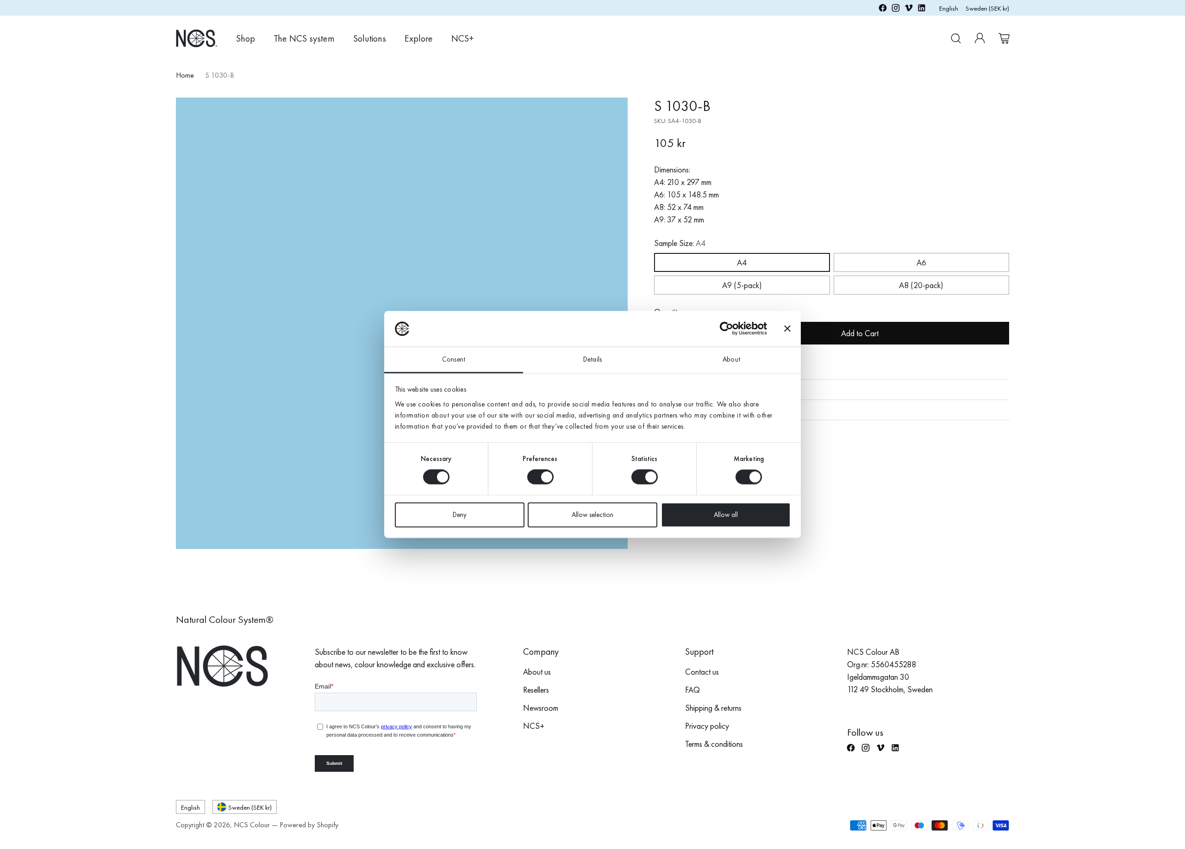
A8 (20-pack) (921, 285)
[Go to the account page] (980, 38)
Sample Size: (679, 243)
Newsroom (540, 707)
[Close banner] (787, 329)
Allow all (726, 514)
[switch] (540, 477)
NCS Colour (252, 825)
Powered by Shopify (309, 825)
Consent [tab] (453, 359)
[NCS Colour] (197, 38)
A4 (742, 262)
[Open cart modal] (1004, 38)
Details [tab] (592, 359)
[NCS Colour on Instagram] (895, 9)
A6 (921, 262)
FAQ (692, 689)
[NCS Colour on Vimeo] (908, 9)
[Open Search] (956, 38)
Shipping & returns (713, 707)
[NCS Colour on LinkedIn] (921, 9)
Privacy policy (707, 725)
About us (537, 671)
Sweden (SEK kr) (987, 8)
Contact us (702, 671)
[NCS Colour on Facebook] (882, 9)
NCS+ (533, 725)
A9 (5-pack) (742, 285)
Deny (460, 514)
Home (185, 75)
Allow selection (592, 514)
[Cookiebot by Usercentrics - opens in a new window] (726, 329)
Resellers (536, 689)
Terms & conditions (714, 743)
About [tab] (731, 359)
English (948, 8)
